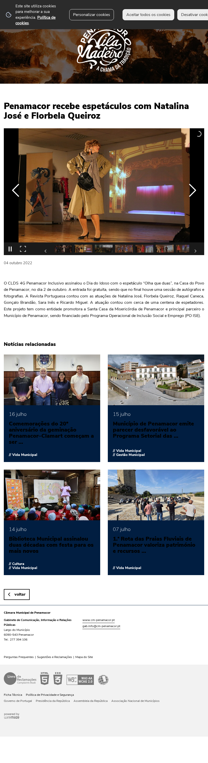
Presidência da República (53, 701)
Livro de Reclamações (20, 678)
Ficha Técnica (13, 695)
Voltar (19, 594)
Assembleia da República (91, 701)
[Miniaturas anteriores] (45, 251)
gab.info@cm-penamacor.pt (101, 626)
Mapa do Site (84, 657)
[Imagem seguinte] (192, 190)
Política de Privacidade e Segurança (50, 695)
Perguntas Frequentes (19, 657)
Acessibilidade (74, 678)
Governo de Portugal (18, 701)
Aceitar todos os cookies (148, 14)
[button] (63, 249)
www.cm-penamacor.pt (98, 620)
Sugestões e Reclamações (54, 657)
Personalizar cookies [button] (91, 14)
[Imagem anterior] (15, 190)
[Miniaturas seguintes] (195, 251)
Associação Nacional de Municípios (135, 701)
